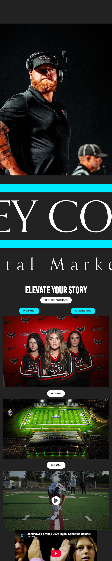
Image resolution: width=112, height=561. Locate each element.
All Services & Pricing (83, 311)
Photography (56, 393)
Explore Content (29, 311)
